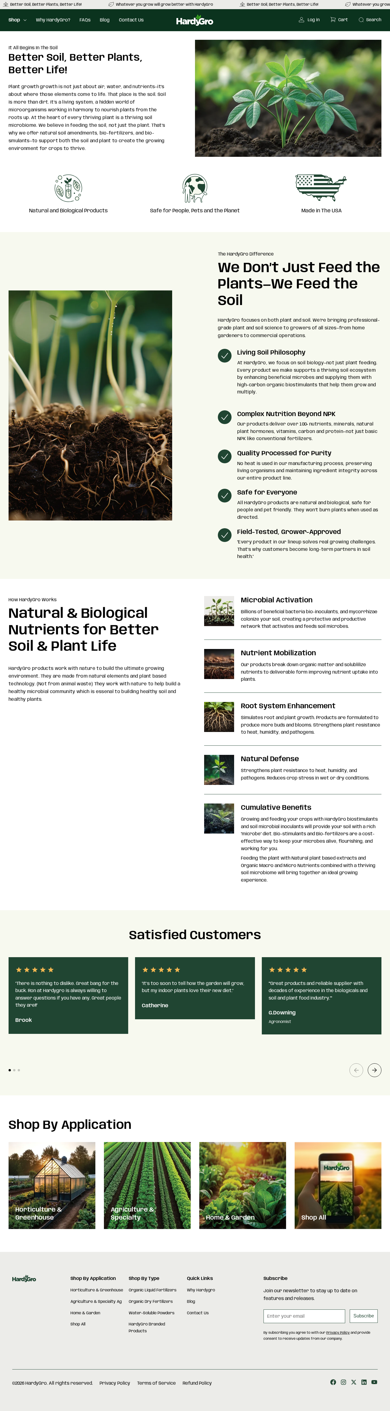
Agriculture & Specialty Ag (96, 1302)
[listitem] (160, 4)
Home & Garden (85, 1313)
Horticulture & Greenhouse (97, 1290)
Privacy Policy (338, 1333)
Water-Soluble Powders (151, 1313)
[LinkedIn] (364, 1383)
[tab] (10, 1070)
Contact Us (131, 20)
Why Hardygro (201, 1290)
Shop (14, 20)
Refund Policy (197, 1383)
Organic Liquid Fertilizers (152, 1290)
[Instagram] (343, 1383)
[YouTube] (374, 1383)
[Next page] (374, 1070)
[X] (353, 1383)
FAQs (85, 20)
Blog (105, 20)
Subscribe (363, 1315)
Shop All (78, 1324)
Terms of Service (156, 1383)
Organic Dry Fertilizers (151, 1302)
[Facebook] (333, 1383)
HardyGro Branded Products (147, 1327)
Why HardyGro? (53, 20)
